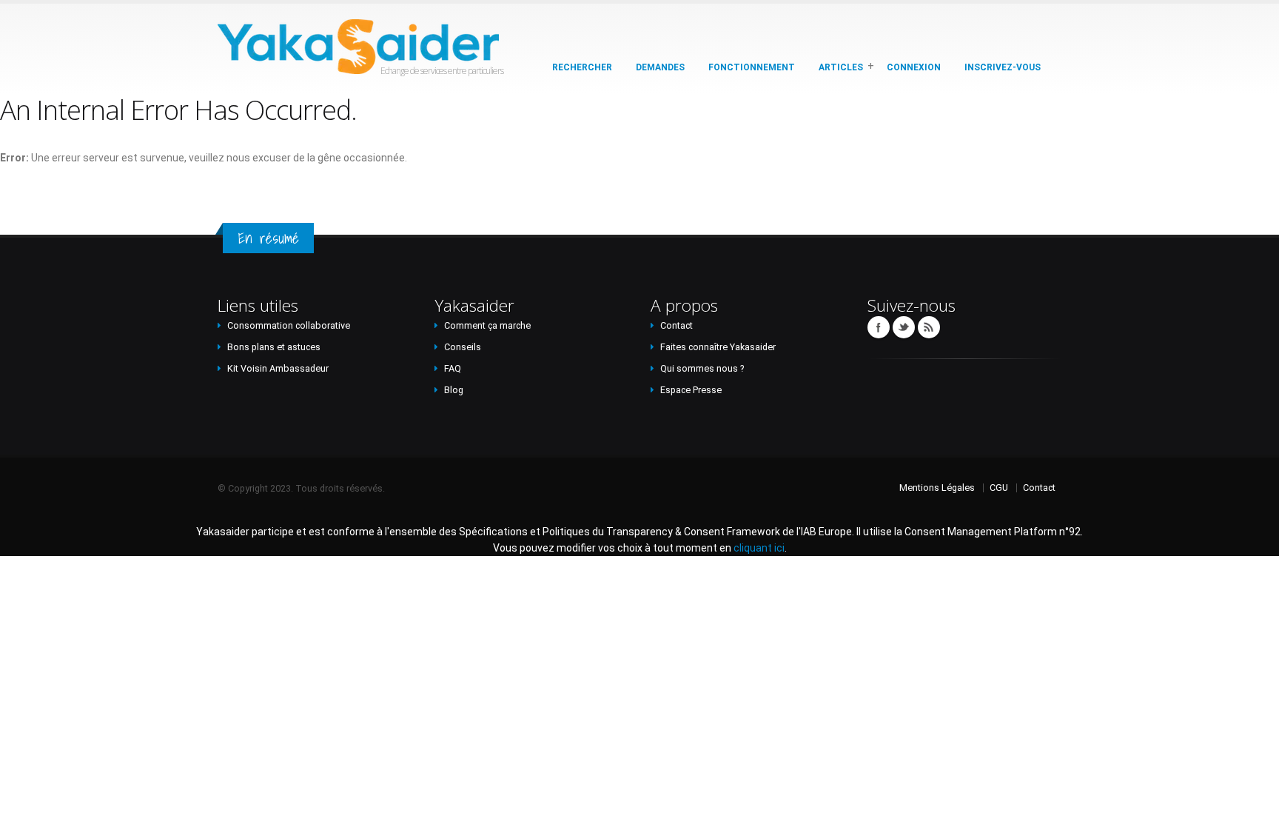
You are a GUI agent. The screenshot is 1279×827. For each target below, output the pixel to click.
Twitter (904, 327)
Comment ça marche (487, 325)
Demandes (660, 67)
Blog (453, 389)
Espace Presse (691, 389)
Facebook (878, 327)
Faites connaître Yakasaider (718, 346)
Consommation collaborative (288, 325)
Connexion (914, 67)
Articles (841, 67)
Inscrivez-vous (1002, 67)
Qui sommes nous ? (702, 368)
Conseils (462, 346)
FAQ (452, 368)
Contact (676, 325)
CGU (999, 487)
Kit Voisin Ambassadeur (278, 368)
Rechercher (582, 67)
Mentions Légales (937, 487)
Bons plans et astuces (273, 346)
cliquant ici (759, 548)
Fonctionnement (751, 67)
